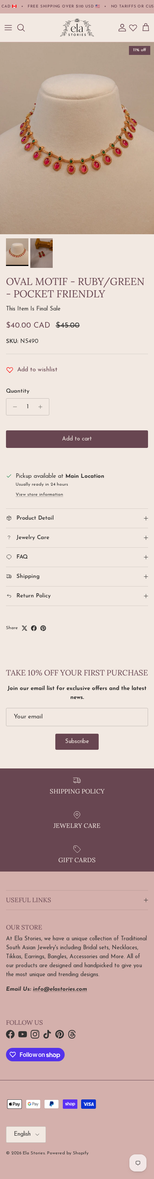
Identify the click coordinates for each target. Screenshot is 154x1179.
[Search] (24, 27)
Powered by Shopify (68, 1153)
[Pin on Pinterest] (43, 628)
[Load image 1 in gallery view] (77, 138)
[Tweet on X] (24, 628)
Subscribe (77, 742)
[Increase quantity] (42, 407)
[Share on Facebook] (34, 628)
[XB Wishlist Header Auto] (133, 27)
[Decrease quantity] (12, 407)
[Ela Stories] (77, 27)
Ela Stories (34, 1153)
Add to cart (77, 439)
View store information (39, 494)
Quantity (18, 391)
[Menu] (8, 27)
